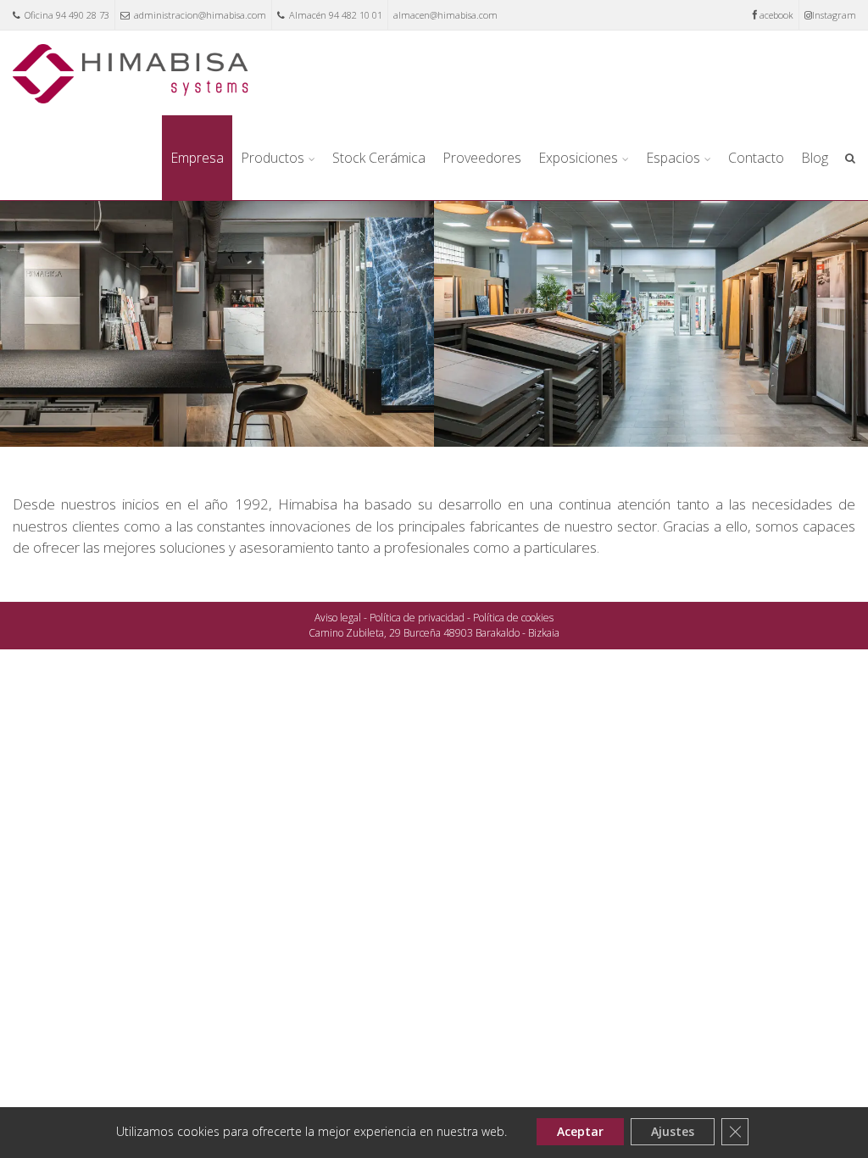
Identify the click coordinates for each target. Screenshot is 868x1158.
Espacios (673, 157)
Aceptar (580, 1131)
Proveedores (481, 157)
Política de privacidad (417, 617)
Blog (814, 157)
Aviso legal (337, 617)
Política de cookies (513, 617)
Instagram (834, 14)
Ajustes (672, 1131)
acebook (776, 14)
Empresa (197, 157)
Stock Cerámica (379, 157)
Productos (272, 157)
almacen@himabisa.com (445, 14)
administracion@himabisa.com (200, 14)
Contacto (756, 157)
